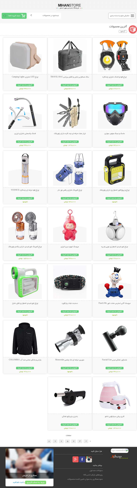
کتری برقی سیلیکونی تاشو (114, 417)
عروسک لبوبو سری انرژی (70, 247)
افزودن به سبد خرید (114, 85)
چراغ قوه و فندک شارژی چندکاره (114, 77)
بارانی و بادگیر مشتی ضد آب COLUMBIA (25, 360)
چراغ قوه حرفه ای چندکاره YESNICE (25, 190)
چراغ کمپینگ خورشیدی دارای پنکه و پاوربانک (25, 247)
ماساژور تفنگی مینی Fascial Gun (114, 360)
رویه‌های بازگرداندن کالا (93, 475)
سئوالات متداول (96, 471)
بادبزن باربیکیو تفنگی (70, 417)
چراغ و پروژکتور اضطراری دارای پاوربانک (114, 190)
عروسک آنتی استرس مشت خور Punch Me (114, 303)
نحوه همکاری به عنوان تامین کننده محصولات (85, 479)
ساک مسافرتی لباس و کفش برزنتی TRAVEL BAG (69, 77)
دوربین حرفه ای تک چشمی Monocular (69, 360)
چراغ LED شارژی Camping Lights (25, 77)
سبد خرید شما (14, 16)
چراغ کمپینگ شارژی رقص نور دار (69, 190)
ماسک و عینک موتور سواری (114, 134)
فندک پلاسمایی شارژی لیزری (25, 134)
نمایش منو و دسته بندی (119, 16)
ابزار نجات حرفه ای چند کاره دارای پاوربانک (70, 134)
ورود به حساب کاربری (35, 482)
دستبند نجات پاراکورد (70, 303)
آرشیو (123, 31)
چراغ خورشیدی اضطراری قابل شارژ (25, 303)
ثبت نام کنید (18, 482)
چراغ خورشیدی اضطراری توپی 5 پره (114, 247)
